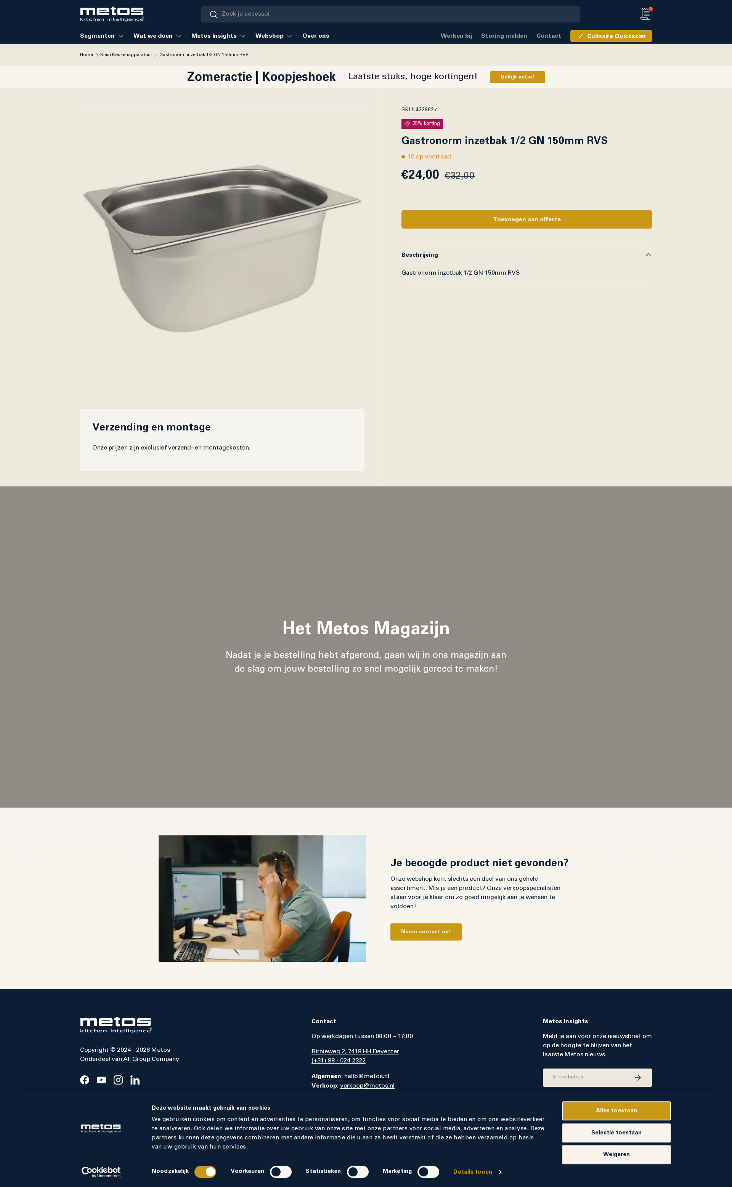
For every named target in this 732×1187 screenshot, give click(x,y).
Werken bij (456, 36)
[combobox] (390, 14)
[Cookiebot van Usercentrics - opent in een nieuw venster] (101, 1172)
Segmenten (97, 36)
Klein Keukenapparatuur (126, 55)
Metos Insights (214, 36)
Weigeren (616, 1154)
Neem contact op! (426, 931)
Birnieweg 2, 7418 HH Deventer (355, 1052)
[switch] (281, 1172)
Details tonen (472, 1172)
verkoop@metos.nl (367, 1086)
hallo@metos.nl (366, 1076)
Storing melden (504, 36)
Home (86, 55)
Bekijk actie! (518, 77)
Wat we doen (153, 36)
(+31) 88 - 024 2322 (338, 1061)
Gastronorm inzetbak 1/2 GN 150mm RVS (204, 55)
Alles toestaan (616, 1110)
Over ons (315, 36)
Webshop (269, 36)
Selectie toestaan (616, 1133)
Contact (548, 36)
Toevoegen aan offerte (527, 219)
